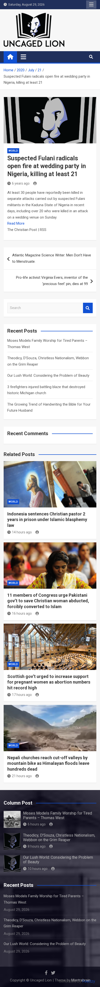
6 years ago (21, 183)
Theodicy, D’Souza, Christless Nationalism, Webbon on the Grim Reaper (59, 837)
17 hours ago (22, 695)
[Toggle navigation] (23, 56)
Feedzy (88, 981)
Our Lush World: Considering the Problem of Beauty (48, 375)
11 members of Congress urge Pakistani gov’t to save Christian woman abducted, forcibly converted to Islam (48, 601)
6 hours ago (37, 824)
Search (88, 308)
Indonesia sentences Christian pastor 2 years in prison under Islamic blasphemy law (47, 519)
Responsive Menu (91, 4)
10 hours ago (38, 869)
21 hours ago (22, 776)
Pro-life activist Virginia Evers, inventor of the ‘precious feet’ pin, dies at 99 (52, 280)
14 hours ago (22, 532)
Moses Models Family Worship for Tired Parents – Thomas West (57, 815)
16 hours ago (22, 613)
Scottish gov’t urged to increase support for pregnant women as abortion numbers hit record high (48, 682)
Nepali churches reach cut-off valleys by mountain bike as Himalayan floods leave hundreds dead (48, 763)
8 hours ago (37, 846)
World (13, 150)
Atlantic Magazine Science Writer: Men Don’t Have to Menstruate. (51, 258)
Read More (16, 223)
